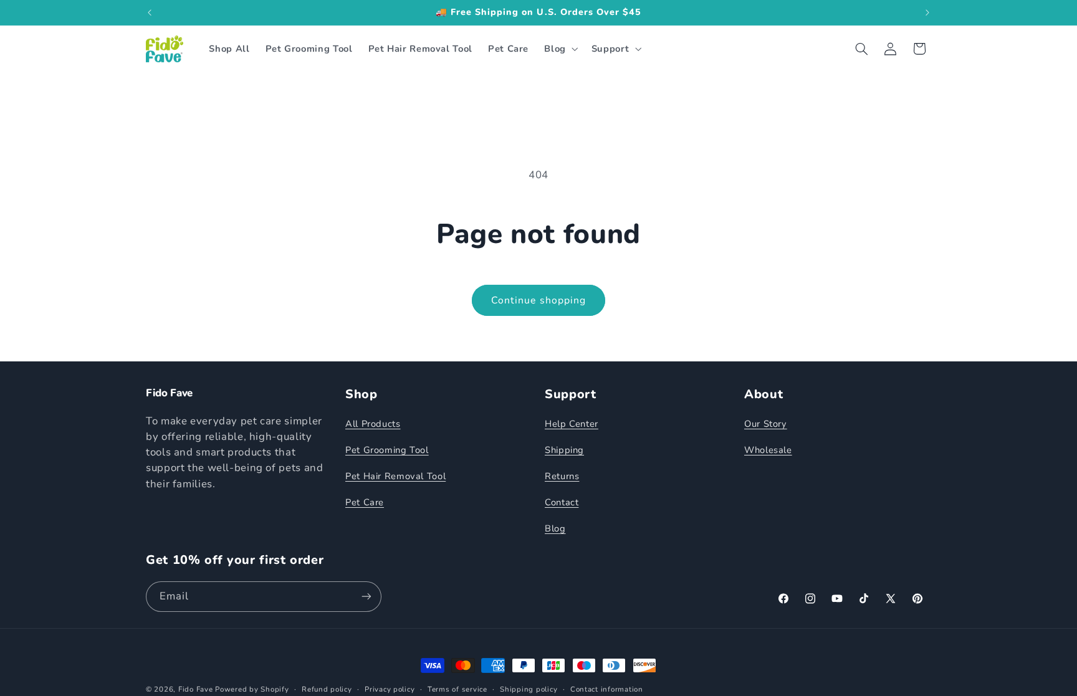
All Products (373, 423)
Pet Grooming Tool (387, 450)
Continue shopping (538, 300)
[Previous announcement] (149, 12)
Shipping (564, 450)
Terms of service (457, 689)
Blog (555, 528)
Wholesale (768, 450)
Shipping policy (528, 689)
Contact (561, 502)
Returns (562, 476)
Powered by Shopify (252, 689)
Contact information (606, 689)
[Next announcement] (927, 12)
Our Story (765, 423)
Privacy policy (389, 689)
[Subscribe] (366, 596)
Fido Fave (195, 689)
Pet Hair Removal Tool (395, 476)
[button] (560, 48)
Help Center (571, 423)
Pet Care (364, 502)
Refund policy (327, 689)
